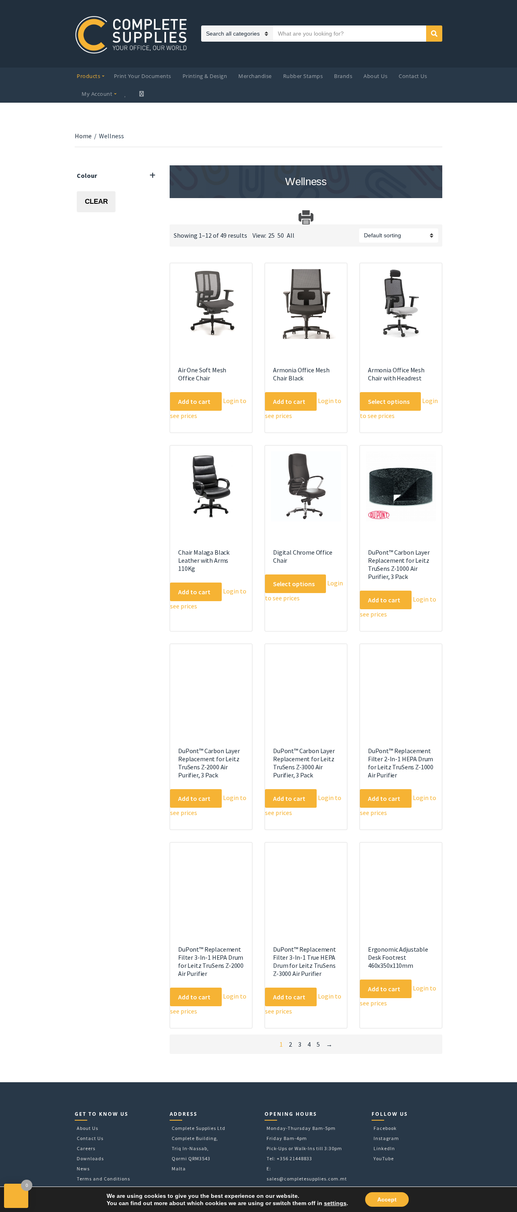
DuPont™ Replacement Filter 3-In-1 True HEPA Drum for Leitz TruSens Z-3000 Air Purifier (304, 961)
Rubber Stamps (303, 76)
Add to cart (194, 401)
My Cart (142, 94)
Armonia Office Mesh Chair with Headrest (396, 374)
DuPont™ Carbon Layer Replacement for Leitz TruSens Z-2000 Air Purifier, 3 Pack (209, 763)
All (290, 235)
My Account (97, 93)
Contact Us (413, 76)
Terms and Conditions (103, 1179)
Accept (387, 1199)
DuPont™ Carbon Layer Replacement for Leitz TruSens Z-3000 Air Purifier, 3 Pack (304, 763)
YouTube (384, 1158)
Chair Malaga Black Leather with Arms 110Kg (203, 560)
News (83, 1169)
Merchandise (255, 76)
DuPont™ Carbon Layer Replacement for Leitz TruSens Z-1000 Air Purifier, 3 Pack (399, 564)
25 (271, 235)
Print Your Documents (142, 76)
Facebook (385, 1128)
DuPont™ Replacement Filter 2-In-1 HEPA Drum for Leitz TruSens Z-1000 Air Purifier (400, 763)
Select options (389, 401)
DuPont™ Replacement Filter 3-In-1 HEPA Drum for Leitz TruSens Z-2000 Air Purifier (211, 961)
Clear (96, 201)
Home (83, 136)
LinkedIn (384, 1148)
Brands (343, 76)
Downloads (90, 1158)
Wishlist (126, 94)
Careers (86, 1148)
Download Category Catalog (177, 217)
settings (335, 1203)
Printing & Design (205, 76)
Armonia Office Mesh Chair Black (301, 374)
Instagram (386, 1138)
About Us (375, 76)
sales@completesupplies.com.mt (307, 1179)
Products (88, 76)
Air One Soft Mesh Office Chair (202, 374)
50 (280, 235)
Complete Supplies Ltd (198, 1128)
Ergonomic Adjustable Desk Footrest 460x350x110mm (398, 957)
